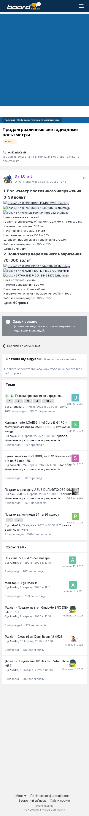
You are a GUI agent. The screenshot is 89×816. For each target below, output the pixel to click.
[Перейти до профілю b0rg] (72, 609)
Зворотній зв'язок (32, 800)
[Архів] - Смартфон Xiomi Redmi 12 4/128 (34, 636)
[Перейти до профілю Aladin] (72, 560)
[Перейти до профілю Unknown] (75, 397)
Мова (20, 796)
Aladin (14, 562)
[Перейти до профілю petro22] (75, 516)
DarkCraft (19, 152)
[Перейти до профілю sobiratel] (75, 458)
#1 (84, 178)
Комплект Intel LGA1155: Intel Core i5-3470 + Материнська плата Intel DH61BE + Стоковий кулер (37, 427)
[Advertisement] (44, 59)
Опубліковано (40, 181)
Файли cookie (60, 800)
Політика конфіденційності (50, 796)
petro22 (15, 525)
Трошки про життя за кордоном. (38, 396)
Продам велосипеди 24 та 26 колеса (32, 514)
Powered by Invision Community (44, 809)
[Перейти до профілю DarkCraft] (7, 179)
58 (47, 401)
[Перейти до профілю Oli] (74, 638)
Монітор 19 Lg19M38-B (21, 583)
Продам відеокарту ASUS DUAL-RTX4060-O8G (39, 489)
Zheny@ (15, 406)
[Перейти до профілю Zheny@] (75, 491)
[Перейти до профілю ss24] (75, 424)
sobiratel (15, 465)
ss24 (13, 436)
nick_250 (16, 494)
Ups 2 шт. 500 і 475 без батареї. (28, 558)
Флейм (63, 406)
